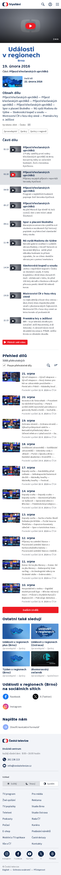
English (6, 869)
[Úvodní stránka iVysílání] (12, 4)
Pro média (37, 793)
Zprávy (23, 131)
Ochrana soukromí (21, 869)
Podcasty (7, 818)
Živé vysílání (9, 800)
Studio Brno (38, 806)
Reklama (36, 800)
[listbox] (30, 783)
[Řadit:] (55, 365)
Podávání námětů (41, 831)
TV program (9, 793)
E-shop (6, 831)
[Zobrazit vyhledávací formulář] (43, 4)
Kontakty (37, 843)
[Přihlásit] (50, 4)
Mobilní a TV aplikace (14, 837)
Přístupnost (39, 869)
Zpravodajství (10, 131)
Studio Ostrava (40, 812)
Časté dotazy (39, 837)
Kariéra (36, 824)
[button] (30, 26)
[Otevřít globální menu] (57, 4)
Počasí (6, 824)
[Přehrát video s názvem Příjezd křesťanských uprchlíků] (30, 26)
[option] (12, 783)
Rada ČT (36, 818)
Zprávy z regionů (38, 131)
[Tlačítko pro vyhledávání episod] (48, 365)
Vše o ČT (7, 843)
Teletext (7, 812)
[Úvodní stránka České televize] (16, 741)
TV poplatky (9, 806)
